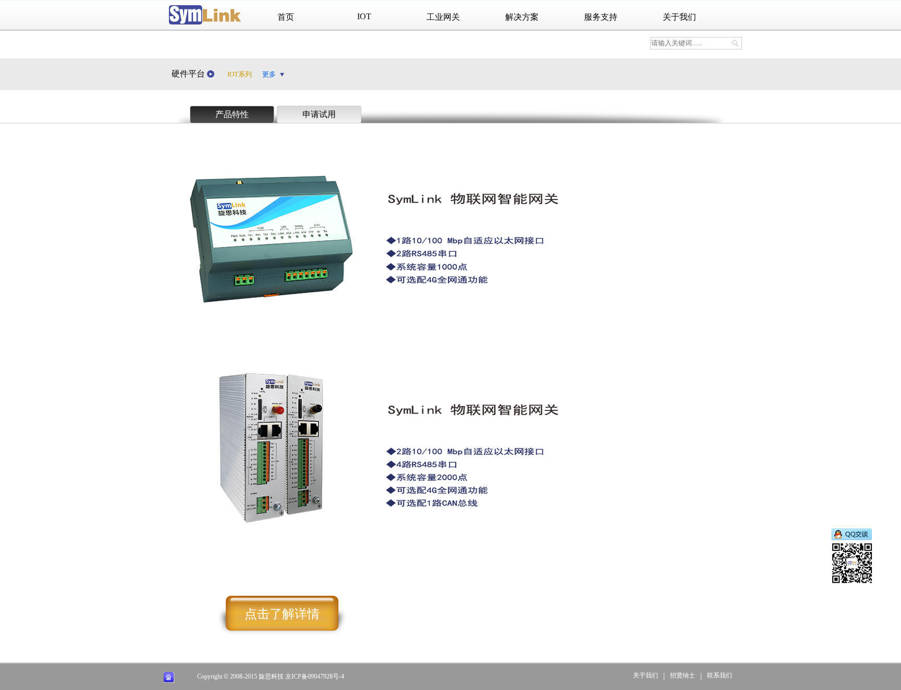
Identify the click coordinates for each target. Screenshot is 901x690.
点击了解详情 (282, 614)
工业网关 (443, 16)
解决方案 (522, 16)
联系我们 (719, 675)
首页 (285, 16)
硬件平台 (189, 73)
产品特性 (232, 114)
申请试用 (319, 114)
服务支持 (600, 16)
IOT (364, 16)
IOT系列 (239, 74)
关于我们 (679, 16)
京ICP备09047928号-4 (314, 676)
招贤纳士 (682, 675)
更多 (269, 74)
